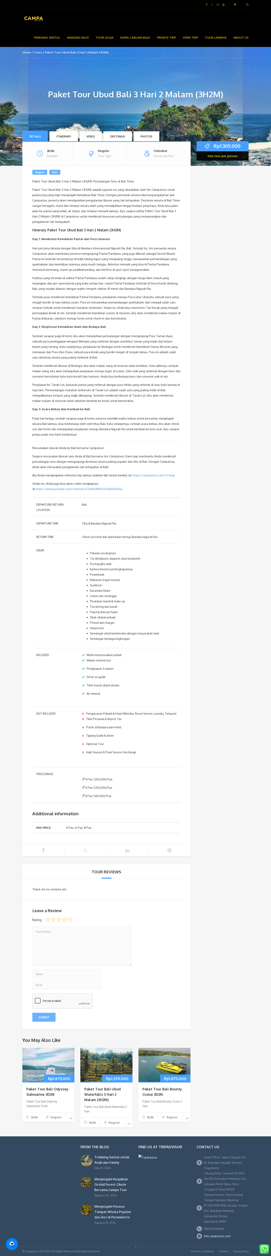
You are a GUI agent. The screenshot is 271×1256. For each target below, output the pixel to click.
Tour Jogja (104, 37)
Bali (54, 172)
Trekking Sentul (46, 37)
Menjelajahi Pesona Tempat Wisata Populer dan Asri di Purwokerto (112, 1212)
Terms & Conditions (202, 1251)
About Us (241, 37)
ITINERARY (63, 136)
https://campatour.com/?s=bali (154, 475)
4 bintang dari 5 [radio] (64, 919)
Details (35, 136)
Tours (38, 52)
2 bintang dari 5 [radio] (53, 919)
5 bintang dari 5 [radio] (70, 919)
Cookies (224, 1251)
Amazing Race (78, 37)
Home (26, 52)
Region (39, 172)
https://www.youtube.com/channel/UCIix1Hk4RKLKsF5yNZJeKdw (79, 489)
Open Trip (190, 37)
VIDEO (90, 136)
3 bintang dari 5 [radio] (59, 919)
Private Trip (166, 37)
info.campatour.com (217, 1236)
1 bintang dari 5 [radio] (47, 919)
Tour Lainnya (216, 37)
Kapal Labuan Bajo (135, 37)
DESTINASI (117, 136)
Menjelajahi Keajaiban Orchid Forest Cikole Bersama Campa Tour (111, 1184)
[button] (12, 1244)
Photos (146, 136)
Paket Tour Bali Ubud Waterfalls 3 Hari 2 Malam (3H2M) (102, 1094)
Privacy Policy (241, 1251)
